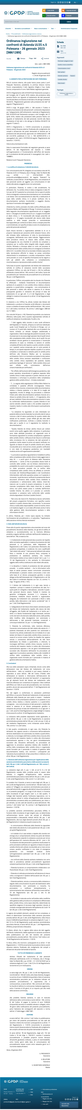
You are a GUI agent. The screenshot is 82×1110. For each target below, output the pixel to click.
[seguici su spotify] (69, 2)
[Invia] (69, 22)
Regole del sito (47, 1099)
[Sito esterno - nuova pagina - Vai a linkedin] (65, 1099)
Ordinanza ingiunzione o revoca (31, 34)
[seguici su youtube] (63, 2)
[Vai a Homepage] (16, 1083)
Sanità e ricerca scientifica (65, 65)
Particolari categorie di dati (65, 61)
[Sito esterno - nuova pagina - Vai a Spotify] (77, 1099)
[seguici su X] (67, 2)
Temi (52, 28)
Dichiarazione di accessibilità (47, 1095)
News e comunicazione (40, 28)
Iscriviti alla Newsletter (65, 1105)
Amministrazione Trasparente (69, 28)
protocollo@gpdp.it (10, 1102)
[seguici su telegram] (65, 2)
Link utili (45, 1104)
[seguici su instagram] (60, 2)
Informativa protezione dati (49, 1090)
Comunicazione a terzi (64, 68)
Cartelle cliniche (62, 79)
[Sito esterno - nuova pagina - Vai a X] (75, 1099)
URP (31, 1089)
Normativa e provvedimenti (22, 28)
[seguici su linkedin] (58, 2)
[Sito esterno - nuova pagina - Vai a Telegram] (72, 1099)
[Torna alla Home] (22, 13)
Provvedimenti (15, 34)
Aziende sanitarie (63, 76)
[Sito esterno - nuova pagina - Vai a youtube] (70, 1099)
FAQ (31, 1092)
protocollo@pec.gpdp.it (23, 1102)
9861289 (63, 48)
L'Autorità (8, 28)
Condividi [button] (46, 58)
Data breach (61, 83)
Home (8, 34)
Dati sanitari (61, 72)
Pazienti (72, 76)
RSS (31, 1095)
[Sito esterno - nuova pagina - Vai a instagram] (68, 1099)
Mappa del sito (47, 1101)
